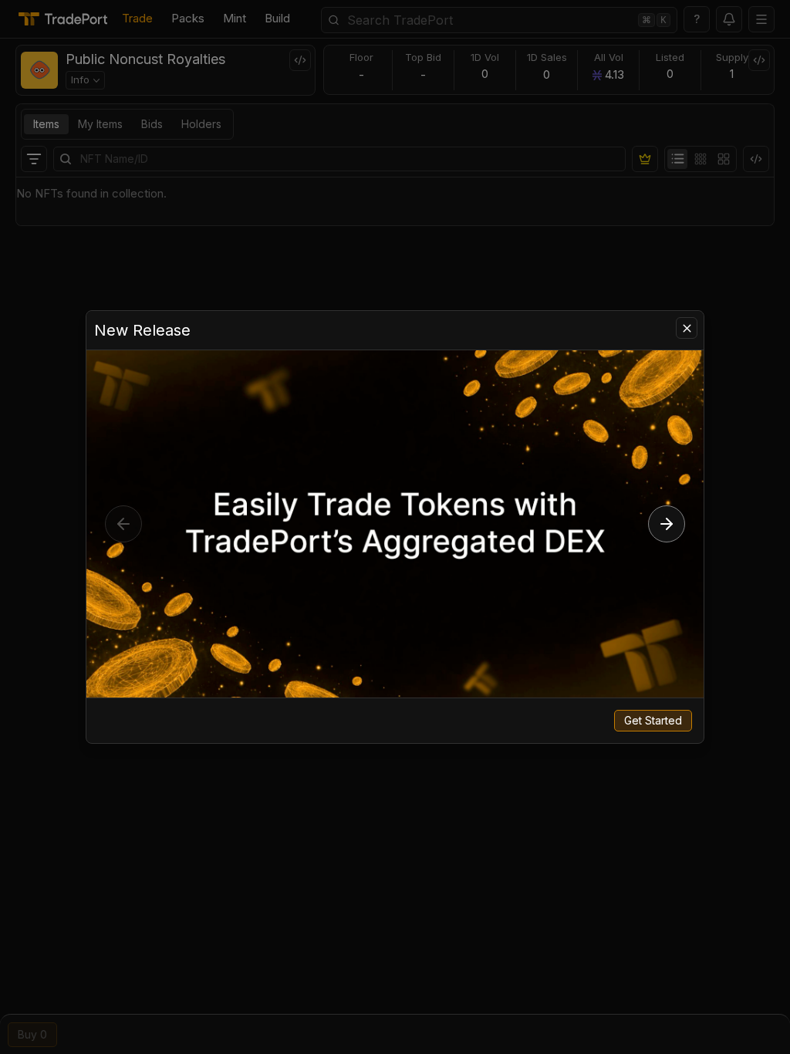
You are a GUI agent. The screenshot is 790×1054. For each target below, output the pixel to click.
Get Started (653, 720)
